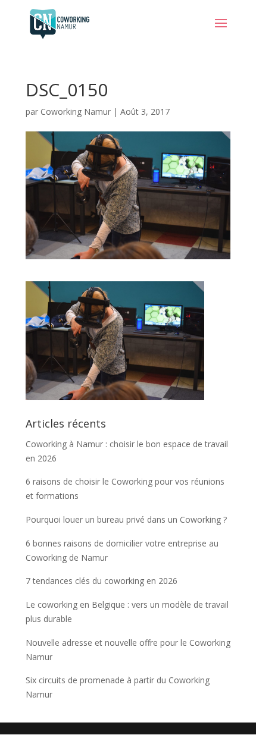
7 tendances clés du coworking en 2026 (101, 580)
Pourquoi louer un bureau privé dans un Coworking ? (126, 519)
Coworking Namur (75, 111)
